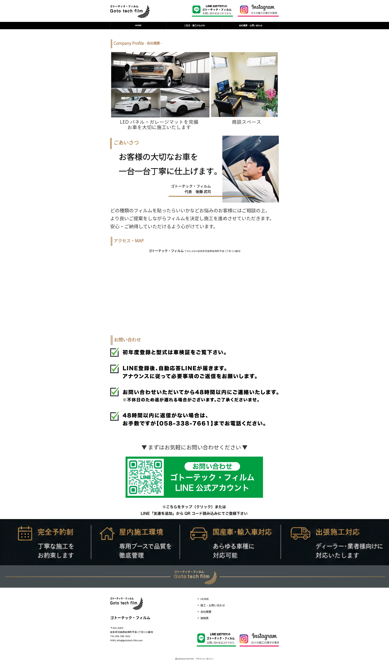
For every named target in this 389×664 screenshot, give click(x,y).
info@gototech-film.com (130, 640)
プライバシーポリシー (205, 659)
